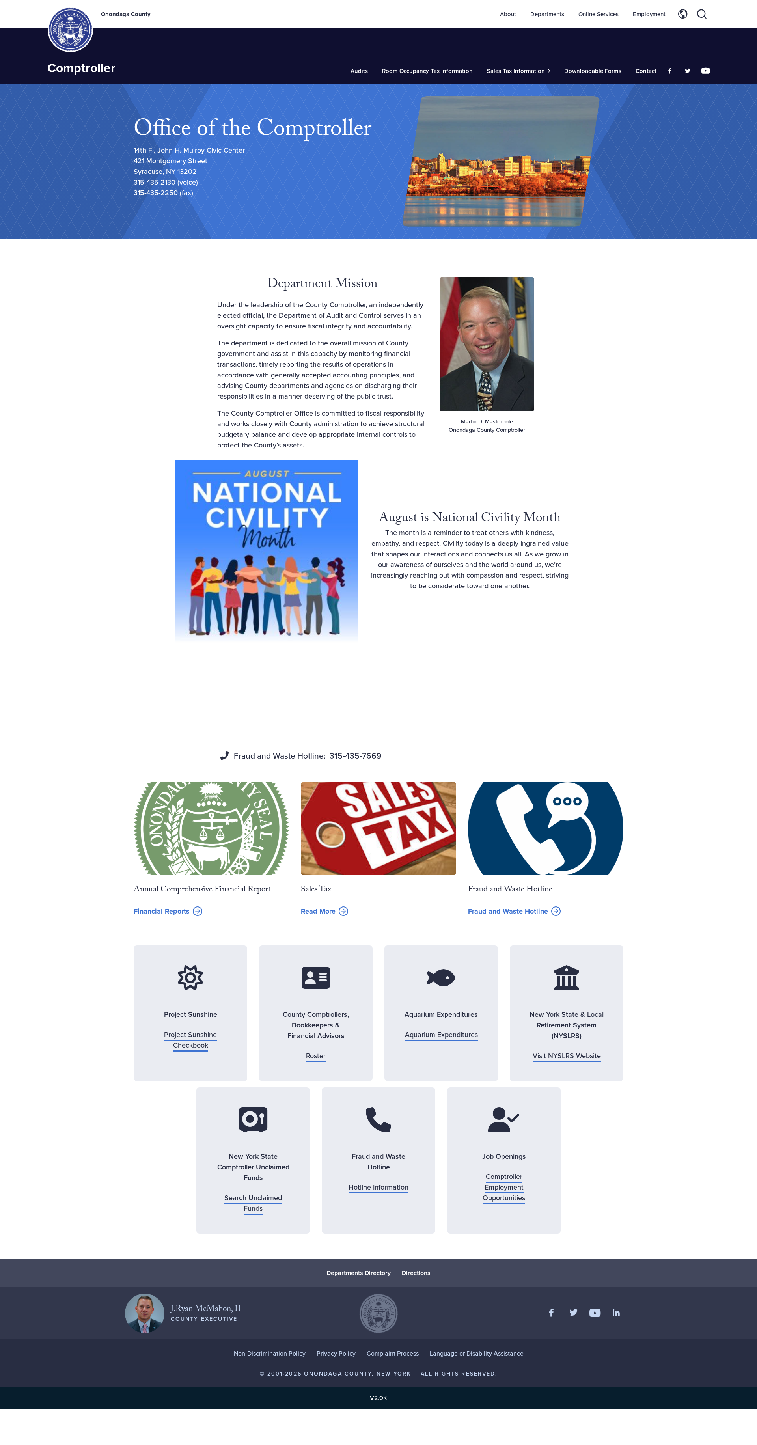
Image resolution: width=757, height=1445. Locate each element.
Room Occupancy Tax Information (427, 71)
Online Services (598, 14)
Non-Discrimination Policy (270, 1353)
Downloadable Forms (592, 71)
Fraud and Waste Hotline (508, 911)
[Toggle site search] (702, 14)
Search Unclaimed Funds (253, 1203)
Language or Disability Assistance (477, 1353)
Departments (547, 14)
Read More (324, 911)
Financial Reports (162, 911)
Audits (359, 71)
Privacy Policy (336, 1353)
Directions (416, 1272)
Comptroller (81, 67)
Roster (316, 1056)
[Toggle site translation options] (683, 14)
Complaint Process (393, 1353)
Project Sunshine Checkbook (190, 1039)
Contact (646, 71)
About (508, 14)
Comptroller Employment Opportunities (504, 1187)
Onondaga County (126, 14)
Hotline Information (378, 1187)
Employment (649, 14)
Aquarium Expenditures (441, 1034)
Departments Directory (358, 1272)
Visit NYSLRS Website (567, 1056)
